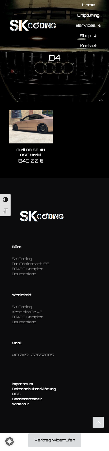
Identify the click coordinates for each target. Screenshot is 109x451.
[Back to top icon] (98, 422)
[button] (9, 441)
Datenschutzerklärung (34, 389)
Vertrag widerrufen (54, 440)
